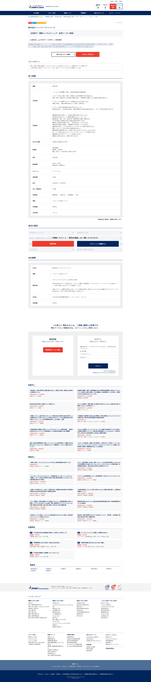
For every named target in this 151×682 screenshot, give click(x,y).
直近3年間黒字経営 (87, 44)
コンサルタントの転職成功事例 (74, 644)
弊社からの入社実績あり (98, 44)
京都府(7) (63, 568)
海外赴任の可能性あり (58, 44)
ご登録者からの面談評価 (34, 644)
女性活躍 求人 (104, 617)
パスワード (83, 357)
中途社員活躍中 (79, 44)
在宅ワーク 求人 (105, 602)
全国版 (112, 1)
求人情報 (36, 13)
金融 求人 (55, 624)
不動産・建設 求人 (57, 626)
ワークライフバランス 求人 (107, 606)
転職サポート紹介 (32, 636)
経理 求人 (30, 602)
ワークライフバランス (47, 44)
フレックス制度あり (33, 46)
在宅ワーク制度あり (109, 44)
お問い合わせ (40, 674)
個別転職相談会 (109, 640)
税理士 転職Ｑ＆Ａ (52, 651)
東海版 (120, 1)
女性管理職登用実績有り (69, 44)
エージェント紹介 (32, 640)
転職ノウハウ (67, 13)
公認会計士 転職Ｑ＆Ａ (53, 649)
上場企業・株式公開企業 (53, 46)
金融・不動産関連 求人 (33, 615)
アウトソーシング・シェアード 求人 (61, 623)
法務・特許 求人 (32, 612)
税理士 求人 (80, 606)
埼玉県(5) (33, 570)
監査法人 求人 (56, 602)
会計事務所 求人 (56, 610)
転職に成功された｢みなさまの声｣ (36, 642)
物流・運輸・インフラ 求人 (59, 619)
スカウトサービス (32, 638)
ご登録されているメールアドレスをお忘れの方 (103, 372)
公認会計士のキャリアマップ (93, 640)
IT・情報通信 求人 (57, 613)
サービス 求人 (56, 621)
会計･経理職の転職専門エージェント (35, 16)
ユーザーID (83, 351)
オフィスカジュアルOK (71, 46)
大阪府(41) (49, 568)
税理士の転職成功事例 (72, 640)
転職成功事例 (70, 636)
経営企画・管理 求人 (33, 608)
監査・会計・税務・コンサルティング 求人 (38, 606)
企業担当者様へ (110, 648)
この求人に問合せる (87, 54)
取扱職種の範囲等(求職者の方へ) (91, 674)
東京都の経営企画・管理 (69, 16)
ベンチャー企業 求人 (106, 604)
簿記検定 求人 (80, 613)
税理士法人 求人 (56, 608)
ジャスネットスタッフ (56, 666)
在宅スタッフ (65, 666)
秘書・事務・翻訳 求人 (33, 613)
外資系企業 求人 (105, 608)
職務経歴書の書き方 (52, 640)
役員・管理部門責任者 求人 (35, 604)
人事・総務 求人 (32, 610)
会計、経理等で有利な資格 (54, 655)
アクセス (47, 674)
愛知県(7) (78, 568)
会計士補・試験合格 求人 (83, 604)
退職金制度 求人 (105, 612)
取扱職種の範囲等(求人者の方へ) (106, 674)
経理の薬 (79, 666)
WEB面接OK (31, 44)
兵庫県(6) (109, 568)
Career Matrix (89, 638)
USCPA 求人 (80, 610)
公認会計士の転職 (90, 646)
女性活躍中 (62, 46)
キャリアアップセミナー (112, 638)
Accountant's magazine (92, 636)
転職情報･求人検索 (49, 16)
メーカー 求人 (56, 615)
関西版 (116, 1)
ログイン (98, 366)
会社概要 (52, 674)
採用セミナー (109, 636)
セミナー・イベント (114, 13)
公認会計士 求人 (81, 602)
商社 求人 (55, 617)
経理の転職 (89, 650)
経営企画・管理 (58, 16)
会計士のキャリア (99, 13)
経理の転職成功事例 (72, 642)
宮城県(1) (48, 570)
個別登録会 (108, 642)
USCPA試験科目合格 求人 (83, 612)
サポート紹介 (52, 13)
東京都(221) (34, 568)
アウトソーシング (86, 666)
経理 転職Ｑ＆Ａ (52, 653)
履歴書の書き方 (51, 638)
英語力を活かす (89, 46)
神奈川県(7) (94, 568)
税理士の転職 (89, 648)
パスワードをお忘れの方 (109, 370)
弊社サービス (46, 341)
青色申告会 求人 (56, 612)
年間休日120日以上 (81, 46)
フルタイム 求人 (105, 613)
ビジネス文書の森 (95, 666)
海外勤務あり (38, 44)
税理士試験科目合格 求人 (83, 608)
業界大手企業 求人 (105, 610)
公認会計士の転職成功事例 (73, 638)
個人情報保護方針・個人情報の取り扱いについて (73, 674)
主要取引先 (58, 674)
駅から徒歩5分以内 (43, 46)
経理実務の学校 (73, 666)
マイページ (119, 5)
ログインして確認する (98, 244)
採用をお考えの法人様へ (53, 6)
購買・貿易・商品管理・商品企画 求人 (37, 617)
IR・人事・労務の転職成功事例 (74, 646)
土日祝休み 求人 (105, 615)
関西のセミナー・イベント (112, 644)
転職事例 (83, 13)
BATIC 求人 (80, 615)
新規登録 (113, 5)
